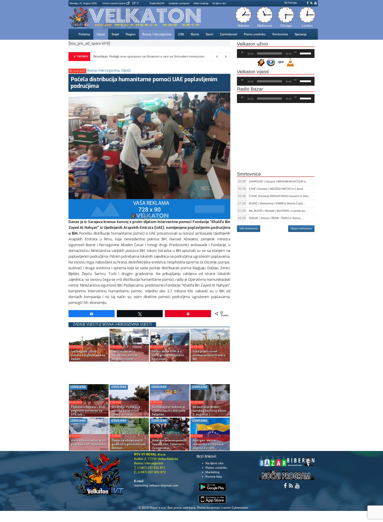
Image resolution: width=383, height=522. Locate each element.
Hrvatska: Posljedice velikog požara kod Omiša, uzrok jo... (126, 410)
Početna (84, 34)
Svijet (115, 34)
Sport (209, 34)
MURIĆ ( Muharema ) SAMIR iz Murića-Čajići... (277, 203)
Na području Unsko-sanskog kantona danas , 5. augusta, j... (210, 410)
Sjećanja (301, 34)
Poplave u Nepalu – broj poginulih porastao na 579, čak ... (88, 410)
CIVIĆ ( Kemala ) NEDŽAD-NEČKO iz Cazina (276, 188)
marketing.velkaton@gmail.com (156, 485)
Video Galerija (200, 3)
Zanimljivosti (228, 34)
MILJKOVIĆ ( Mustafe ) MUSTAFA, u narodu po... (278, 210)
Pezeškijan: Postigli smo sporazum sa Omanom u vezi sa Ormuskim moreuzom (149, 56)
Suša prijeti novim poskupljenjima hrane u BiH (209, 355)
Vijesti (101, 34)
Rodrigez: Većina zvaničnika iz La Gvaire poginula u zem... (208, 444)
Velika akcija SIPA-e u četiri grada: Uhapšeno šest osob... (168, 355)
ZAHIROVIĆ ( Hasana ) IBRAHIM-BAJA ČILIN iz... (278, 181)
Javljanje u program (179, 3)
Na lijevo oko (219, 3)
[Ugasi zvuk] (295, 52)
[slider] (306, 53)
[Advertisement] (149, 372)
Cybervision (240, 507)
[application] (276, 53)
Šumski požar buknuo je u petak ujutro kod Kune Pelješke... (169, 410)
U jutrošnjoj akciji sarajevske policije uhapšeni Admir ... (125, 355)
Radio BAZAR (157, 3)
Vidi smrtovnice (248, 228)
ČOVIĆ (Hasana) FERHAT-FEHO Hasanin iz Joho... (280, 196)
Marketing (212, 472)
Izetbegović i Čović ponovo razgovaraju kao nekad (88, 355)
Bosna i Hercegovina (156, 34)
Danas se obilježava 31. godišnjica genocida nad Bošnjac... (129, 444)
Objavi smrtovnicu (301, 228)
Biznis (195, 34)
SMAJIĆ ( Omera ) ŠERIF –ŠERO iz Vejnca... (275, 218)
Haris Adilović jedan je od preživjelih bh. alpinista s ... (88, 444)
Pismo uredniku (255, 34)
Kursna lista (213, 476)
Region (131, 34)
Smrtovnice (280, 34)
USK (181, 34)
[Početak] (242, 52)
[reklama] (149, 209)
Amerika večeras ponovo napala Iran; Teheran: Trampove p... (169, 444)
